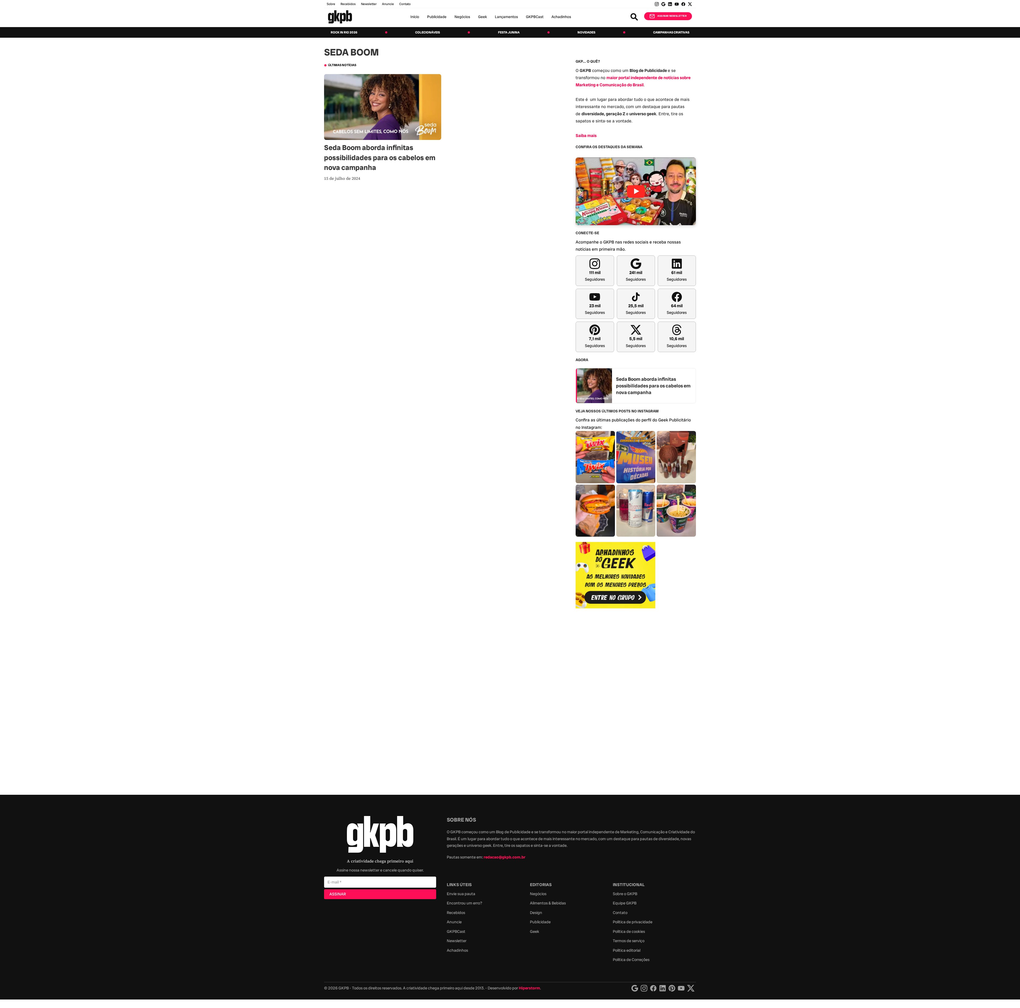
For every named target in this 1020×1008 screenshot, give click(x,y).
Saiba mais (586, 135)
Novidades (586, 32)
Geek (482, 16)
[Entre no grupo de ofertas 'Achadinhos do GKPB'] (615, 575)
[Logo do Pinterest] (672, 988)
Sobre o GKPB (625, 893)
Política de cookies (629, 931)
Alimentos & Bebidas (548, 903)
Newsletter (369, 4)
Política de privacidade (632, 922)
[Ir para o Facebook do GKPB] (683, 4)
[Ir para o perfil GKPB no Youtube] (676, 4)
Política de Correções (631, 959)
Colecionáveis (427, 32)
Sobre (331, 4)
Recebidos (348, 4)
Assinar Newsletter (672, 16)
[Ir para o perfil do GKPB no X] (690, 4)
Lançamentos (506, 16)
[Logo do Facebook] (653, 988)
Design (536, 912)
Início (414, 16)
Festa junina (509, 32)
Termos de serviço (628, 940)
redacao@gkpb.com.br (504, 857)
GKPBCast (534, 16)
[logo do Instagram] (634, 988)
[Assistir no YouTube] (636, 191)
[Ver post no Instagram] (595, 457)
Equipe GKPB (624, 903)
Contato (620, 912)
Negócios (462, 16)
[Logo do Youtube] (681, 988)
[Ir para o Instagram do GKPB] (656, 4)
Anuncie (388, 4)
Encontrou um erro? (464, 903)
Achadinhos (561, 16)
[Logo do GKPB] (380, 835)
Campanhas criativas (671, 32)
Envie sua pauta (461, 893)
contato (405, 4)
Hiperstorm (529, 988)
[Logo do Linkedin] (662, 988)
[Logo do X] (691, 988)
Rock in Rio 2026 (344, 32)
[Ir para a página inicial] (340, 17)
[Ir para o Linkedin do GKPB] (670, 4)
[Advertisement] (615, 698)
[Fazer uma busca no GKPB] (634, 17)
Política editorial (626, 950)
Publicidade (437, 16)
